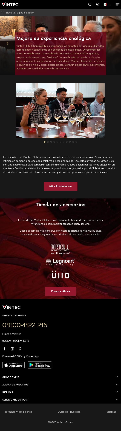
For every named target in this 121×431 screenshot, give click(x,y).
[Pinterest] (22, 348)
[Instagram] (14, 348)
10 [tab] (76, 142)
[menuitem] (12, 4)
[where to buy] (98, 4)
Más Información (60, 186)
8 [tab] (70, 142)
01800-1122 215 (24, 325)
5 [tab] (60, 142)
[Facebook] (6, 348)
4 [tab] (57, 142)
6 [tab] (63, 142)
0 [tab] (44, 142)
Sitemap (111, 411)
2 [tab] (51, 142)
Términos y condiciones (18, 411)
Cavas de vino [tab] (10, 377)
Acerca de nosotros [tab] (15, 384)
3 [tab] (54, 142)
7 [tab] (66, 142)
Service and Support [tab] (15, 399)
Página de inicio (20, 12)
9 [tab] (73, 142)
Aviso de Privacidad (69, 411)
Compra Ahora (60, 291)
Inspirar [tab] (7, 392)
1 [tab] (47, 142)
